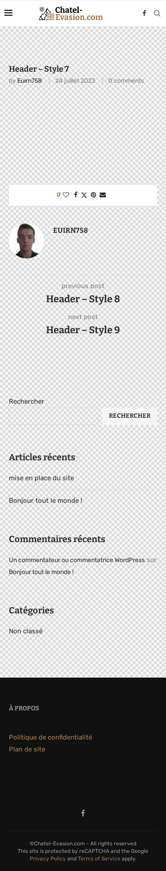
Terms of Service (99, 859)
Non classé (25, 631)
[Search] (157, 13)
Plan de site (27, 749)
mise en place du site (41, 478)
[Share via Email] (103, 195)
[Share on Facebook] (75, 195)
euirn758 (29, 81)
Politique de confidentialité (50, 737)
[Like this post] (66, 195)
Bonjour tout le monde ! (45, 501)
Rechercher (26, 401)
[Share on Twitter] (84, 195)
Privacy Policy (48, 859)
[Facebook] (144, 13)
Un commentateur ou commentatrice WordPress (77, 560)
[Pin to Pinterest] (93, 195)
